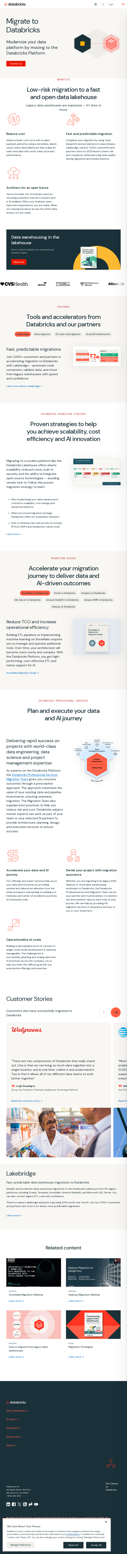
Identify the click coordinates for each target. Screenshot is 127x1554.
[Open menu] (123, 4)
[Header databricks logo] (14, 4)
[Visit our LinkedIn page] (8, 1504)
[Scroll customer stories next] (116, 1012)
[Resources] (20, 1437)
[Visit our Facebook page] (14, 1504)
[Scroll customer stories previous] (104, 1012)
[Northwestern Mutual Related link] (74, 284)
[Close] (106, 1521)
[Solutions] (19, 1428)
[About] (16, 1445)
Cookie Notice (73, 1534)
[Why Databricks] (27, 1411)
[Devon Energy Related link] (27, 284)
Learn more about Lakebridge (23, 386)
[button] (103, 4)
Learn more (12, 534)
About (10, 1445)
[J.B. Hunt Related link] (48, 284)
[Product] (18, 1419)
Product (11, 1419)
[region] (56, 1535)
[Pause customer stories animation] (123, 284)
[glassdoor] (30, 1504)
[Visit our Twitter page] (19, 1504)
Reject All (73, 1545)
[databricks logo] (16, 1402)
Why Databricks (15, 1410)
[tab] (23, 334)
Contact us (16, 63)
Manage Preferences (21, 1545)
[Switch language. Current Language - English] (95, 4)
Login (111, 4)
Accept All (96, 1545)
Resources (12, 1436)
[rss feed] (25, 1504)
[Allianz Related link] (100, 284)
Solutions (12, 1428)
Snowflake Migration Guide (21, 672)
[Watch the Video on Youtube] (36, 1504)
